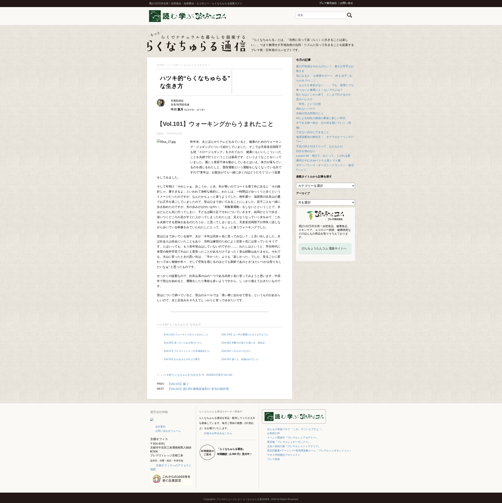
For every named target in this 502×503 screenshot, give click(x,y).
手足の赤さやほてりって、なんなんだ (319, 146)
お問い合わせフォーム (168, 430)
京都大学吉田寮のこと (310, 113)
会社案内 (160, 426)
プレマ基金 (273, 459)
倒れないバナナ (305, 108)
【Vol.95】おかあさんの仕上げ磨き (181, 359)
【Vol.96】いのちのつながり (235, 351)
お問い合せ (346, 3)
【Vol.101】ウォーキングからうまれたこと (185, 334)
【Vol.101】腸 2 (178, 384)
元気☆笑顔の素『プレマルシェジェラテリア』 (294, 446)
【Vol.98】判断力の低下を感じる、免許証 (242, 342)
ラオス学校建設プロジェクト (283, 454)
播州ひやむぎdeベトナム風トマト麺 (318, 160)
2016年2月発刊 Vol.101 (219, 374)
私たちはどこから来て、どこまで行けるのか (323, 94)
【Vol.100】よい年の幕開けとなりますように (244, 334)
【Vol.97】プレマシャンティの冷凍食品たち (186, 351)
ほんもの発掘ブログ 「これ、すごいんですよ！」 (295, 429)
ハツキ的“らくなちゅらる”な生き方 (179, 324)
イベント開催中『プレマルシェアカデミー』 (292, 437)
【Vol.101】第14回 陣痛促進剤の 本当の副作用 (198, 388)
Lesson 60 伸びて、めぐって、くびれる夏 (323, 155)
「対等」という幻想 (308, 104)
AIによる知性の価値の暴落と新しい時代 (320, 118)
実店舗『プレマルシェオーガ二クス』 (288, 441)
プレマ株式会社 (328, 3)
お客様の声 (273, 433)
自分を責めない (305, 151)
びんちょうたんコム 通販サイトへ (324, 248)
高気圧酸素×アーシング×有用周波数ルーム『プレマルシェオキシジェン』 (309, 450)
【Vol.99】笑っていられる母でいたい (182, 342)
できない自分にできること (312, 132)
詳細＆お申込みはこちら (218, 433)
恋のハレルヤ (304, 99)
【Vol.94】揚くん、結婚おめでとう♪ (239, 359)
